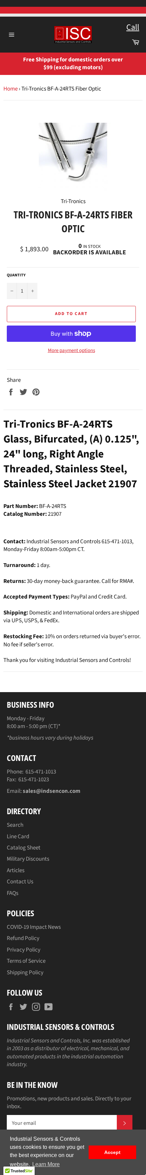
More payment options (71, 350)
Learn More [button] (46, 1164)
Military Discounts (28, 859)
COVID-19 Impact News (34, 927)
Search (15, 825)
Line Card (18, 837)
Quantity (16, 275)
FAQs (12, 893)
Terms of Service (26, 961)
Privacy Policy (23, 950)
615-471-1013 (40, 772)
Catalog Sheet (23, 848)
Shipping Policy (25, 972)
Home (10, 89)
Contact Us (20, 882)
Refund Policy (23, 938)
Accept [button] (112, 1152)
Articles (15, 870)
